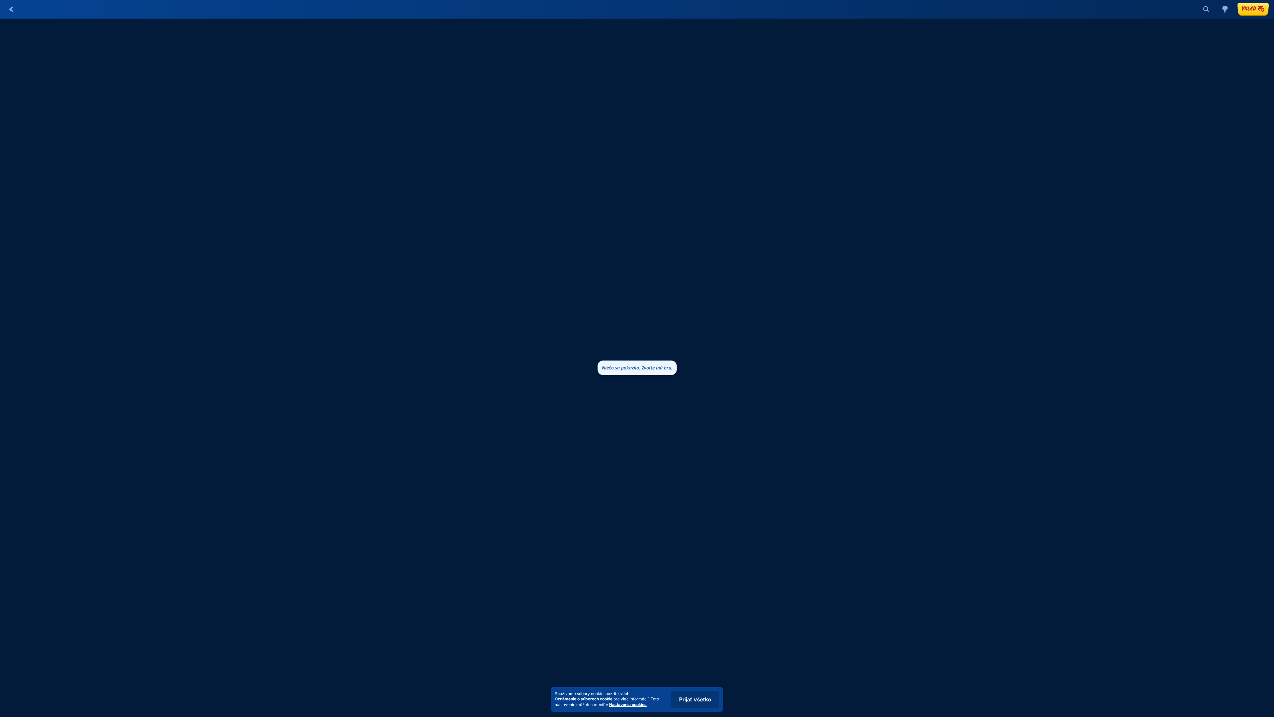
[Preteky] (1225, 9)
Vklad (1248, 8)
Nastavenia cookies (628, 704)
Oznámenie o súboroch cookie (583, 698)
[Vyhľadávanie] (1206, 9)
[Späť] (11, 9)
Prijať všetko (695, 699)
